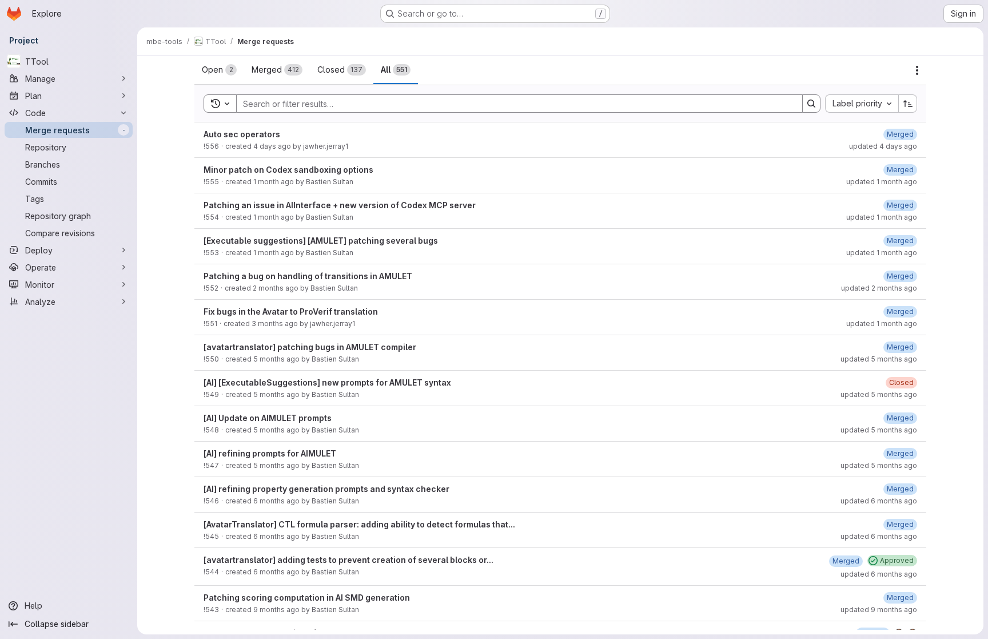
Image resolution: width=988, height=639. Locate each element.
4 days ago (272, 146)
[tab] (219, 69)
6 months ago (276, 501)
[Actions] (917, 70)
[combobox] (861, 103)
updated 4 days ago (883, 146)
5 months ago (276, 359)
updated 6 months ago (878, 501)
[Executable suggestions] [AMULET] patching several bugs (321, 240)
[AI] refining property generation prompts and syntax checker (326, 489)
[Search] (811, 103)
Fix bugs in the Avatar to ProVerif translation (291, 311)
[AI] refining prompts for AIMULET (270, 453)
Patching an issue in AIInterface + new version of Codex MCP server (340, 205)
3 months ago (275, 323)
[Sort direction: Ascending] (908, 103)
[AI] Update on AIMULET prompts (268, 418)
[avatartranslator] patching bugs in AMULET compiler (310, 347)
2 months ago (275, 288)
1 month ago (273, 181)
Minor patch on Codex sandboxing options (288, 169)
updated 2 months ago (879, 288)
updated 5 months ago (878, 359)
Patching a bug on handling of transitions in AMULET (308, 276)
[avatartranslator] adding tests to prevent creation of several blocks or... (348, 560)
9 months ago (276, 609)
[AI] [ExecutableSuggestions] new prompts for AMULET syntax (327, 382)
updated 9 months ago (878, 609)
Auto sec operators (242, 134)
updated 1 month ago (881, 181)
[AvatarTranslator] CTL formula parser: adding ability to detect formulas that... (359, 524)
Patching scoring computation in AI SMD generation (307, 597)
